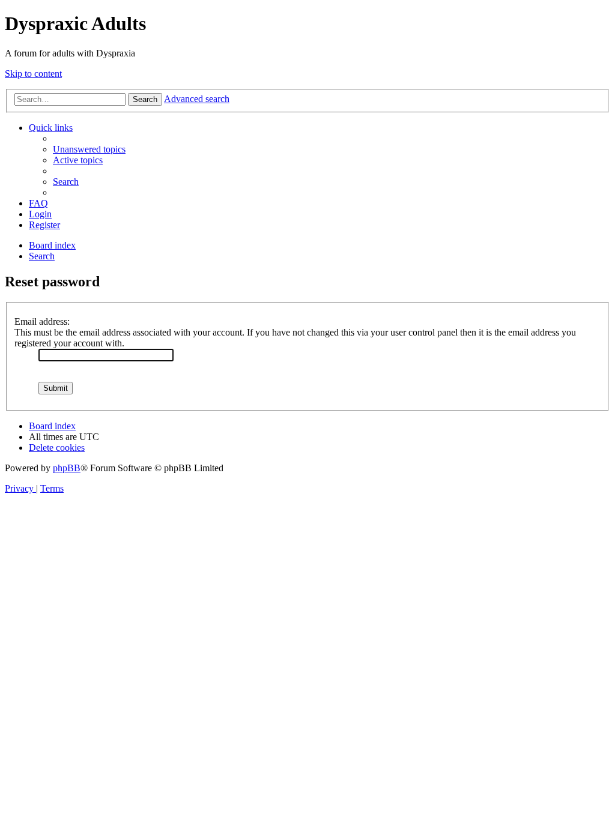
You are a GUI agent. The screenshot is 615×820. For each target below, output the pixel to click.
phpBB (66, 468)
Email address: (42, 321)
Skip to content (33, 73)
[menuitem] (89, 149)
